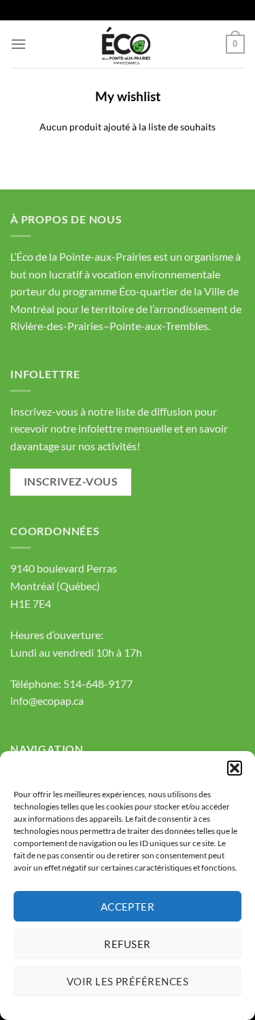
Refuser (127, 944)
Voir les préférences (127, 981)
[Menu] (18, 43)
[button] (234, 768)
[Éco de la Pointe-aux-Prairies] (127, 44)
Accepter (128, 906)
